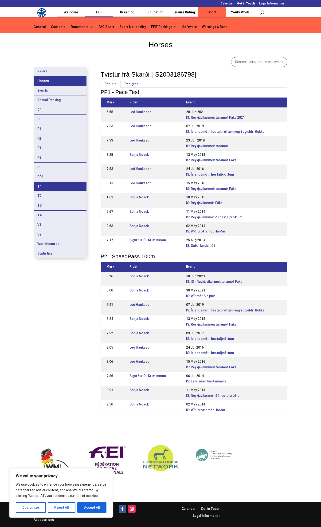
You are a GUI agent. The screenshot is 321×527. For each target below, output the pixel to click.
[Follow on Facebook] (122, 509)
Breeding (127, 12)
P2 (39, 157)
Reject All (61, 507)
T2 (39, 196)
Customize (30, 507)
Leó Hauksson (140, 112)
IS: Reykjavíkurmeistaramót (207, 146)
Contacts (58, 27)
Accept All (92, 507)
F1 (39, 129)
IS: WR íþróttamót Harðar (205, 231)
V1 (39, 225)
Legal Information (271, 3)
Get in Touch (246, 3)
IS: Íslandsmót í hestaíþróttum (210, 174)
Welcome (71, 12)
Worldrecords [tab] (48, 244)
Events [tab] (42, 90)
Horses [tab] (43, 81)
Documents (80, 27)
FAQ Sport (106, 27)
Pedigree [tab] (131, 84)
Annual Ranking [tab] (49, 100)
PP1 (40, 177)
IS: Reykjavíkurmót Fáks (204, 203)
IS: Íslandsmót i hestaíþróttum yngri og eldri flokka (225, 132)
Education (156, 12)
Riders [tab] (42, 71)
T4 (39, 215)
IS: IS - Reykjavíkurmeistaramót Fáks (214, 281)
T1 (39, 186)
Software (189, 27)
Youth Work (240, 12)
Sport (211, 12)
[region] (61, 493)
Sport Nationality (132, 27)
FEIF (99, 12)
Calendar (227, 3)
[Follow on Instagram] (132, 509)
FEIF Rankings (161, 27)
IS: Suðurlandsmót (200, 246)
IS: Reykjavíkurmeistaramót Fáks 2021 (215, 117)
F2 (39, 138)
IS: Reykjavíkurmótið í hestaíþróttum (214, 217)
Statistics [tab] (45, 253)
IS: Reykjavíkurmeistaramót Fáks (211, 160)
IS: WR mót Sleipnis (200, 296)
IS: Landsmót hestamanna (206, 381)
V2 (39, 234)
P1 (39, 148)
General (40, 27)
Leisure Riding (183, 12)
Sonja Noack (139, 155)
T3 (39, 205)
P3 (39, 167)
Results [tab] (111, 84)
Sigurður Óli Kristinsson (147, 240)
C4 (39, 109)
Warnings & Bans (214, 27)
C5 (39, 119)
